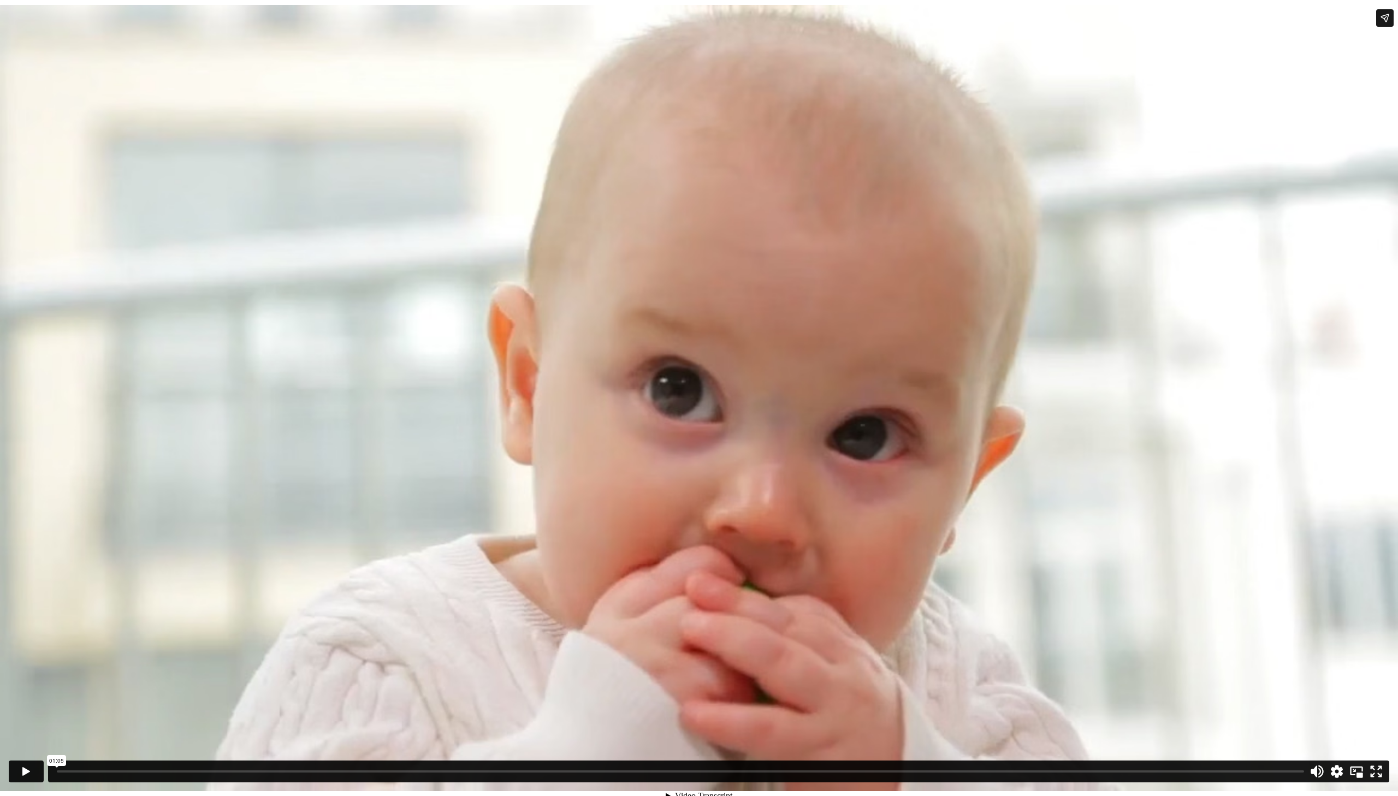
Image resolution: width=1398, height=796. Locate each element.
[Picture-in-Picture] (1356, 771)
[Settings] (1337, 771)
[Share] (1385, 18)
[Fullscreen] (1376, 771)
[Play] (26, 771)
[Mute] (1317, 771)
